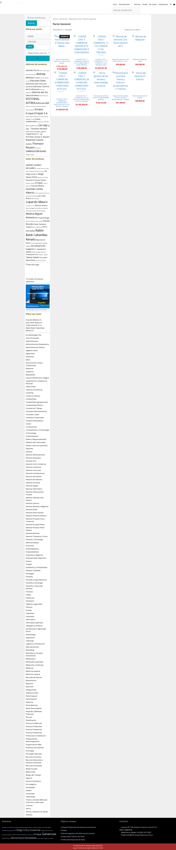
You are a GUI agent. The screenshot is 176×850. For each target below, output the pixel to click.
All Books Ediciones (31, 74)
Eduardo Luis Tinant (43, 177)
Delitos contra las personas (37, 445)
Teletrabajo (30, 796)
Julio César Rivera (33, 322)
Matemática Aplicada (34, 662)
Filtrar (30, 47)
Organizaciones (32, 693)
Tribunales (38, 148)
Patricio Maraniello (37, 227)
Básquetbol (30, 375)
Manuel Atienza (41, 205)
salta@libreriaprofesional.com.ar (139, 835)
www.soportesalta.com (91, 848)
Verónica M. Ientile (40, 260)
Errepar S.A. (41, 113)
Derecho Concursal (33, 470)
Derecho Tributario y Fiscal (37, 536)
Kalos (36, 125)
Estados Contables (33, 570)
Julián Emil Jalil (35, 198)
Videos (51, 838)
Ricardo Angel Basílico (36, 243)
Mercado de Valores (34, 677)
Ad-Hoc (41, 70)
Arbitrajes (35, 827)
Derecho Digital (32, 486)
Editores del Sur (40, 92)
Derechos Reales (32, 542)
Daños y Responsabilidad (36, 439)
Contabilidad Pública (34, 405)
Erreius (39, 109)
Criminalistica (31, 427)
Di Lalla (28, 81)
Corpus (37, 78)
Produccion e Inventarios (36, 736)
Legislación (30, 637)
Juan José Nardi (33, 196)
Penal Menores (32, 705)
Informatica (30, 619)
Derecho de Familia (33, 476)
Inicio (115, 4)
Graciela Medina (37, 186)
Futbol (28, 595)
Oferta (39, 838)
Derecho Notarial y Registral (37, 506)
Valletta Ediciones (36, 151)
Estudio (28, 119)
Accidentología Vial (33, 335)
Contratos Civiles (32, 414)
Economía (30, 545)
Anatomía (30, 356)
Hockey (29, 610)
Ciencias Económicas (34, 390)
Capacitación (11, 830)
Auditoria (30, 371)
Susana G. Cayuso (43, 254)
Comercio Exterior (33, 396)
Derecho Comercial (33, 467)
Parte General (31, 699)
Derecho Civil (75, 19)
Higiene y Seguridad (34, 604)
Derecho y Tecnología (34, 539)
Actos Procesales (32, 338)
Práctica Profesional (34, 726)
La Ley (43, 125)
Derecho (63, 19)
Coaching (29, 393)
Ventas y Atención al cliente (37, 811)
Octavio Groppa (38, 221)
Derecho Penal (31, 509)
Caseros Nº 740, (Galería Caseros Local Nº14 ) (139, 827)
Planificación (31, 720)
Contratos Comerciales (35, 417)
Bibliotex (30, 77)
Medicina (29, 668)
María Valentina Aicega (39, 211)
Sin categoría (31, 784)
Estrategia (30, 573)
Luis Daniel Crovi (30, 205)
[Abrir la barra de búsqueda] (170, 4)
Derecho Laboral (32, 503)
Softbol (29, 790)
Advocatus (46, 70)
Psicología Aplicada (34, 754)
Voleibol (29, 815)
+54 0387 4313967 (143, 832)
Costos (28, 424)
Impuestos (30, 613)
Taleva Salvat (32, 257)
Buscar (31, 23)
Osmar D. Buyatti (42, 137)
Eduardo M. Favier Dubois (36, 180)
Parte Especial (31, 696)
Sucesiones (30, 793)
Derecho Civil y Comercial (36, 464)
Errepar (30, 113)
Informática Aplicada (34, 622)
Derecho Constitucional (35, 473)
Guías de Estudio (6, 838)
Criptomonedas (32, 436)
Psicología (30, 751)
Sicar (42, 838)
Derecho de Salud (33, 482)
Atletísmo (30, 368)
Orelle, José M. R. (32, 325)
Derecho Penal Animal (34, 512)
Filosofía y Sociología (34, 583)
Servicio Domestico (33, 781)
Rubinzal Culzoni (34, 139)
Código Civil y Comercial (27, 830)
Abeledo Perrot (32, 70)
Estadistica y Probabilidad (36, 567)
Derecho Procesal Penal (35, 524)
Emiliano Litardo (30, 183)
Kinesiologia (31, 634)
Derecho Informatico (34, 489)
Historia (29, 607)
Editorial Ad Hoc (44, 95)
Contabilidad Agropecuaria (37, 402)
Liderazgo (30, 641)
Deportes (29, 448)
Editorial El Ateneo (41, 106)
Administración (32, 341)
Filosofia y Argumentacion (36, 580)
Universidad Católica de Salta (72, 836)
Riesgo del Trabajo (33, 775)
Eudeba (37, 119)
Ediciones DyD (32, 83)
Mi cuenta (153, 4)
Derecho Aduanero (33, 458)
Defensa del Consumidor (36, 442)
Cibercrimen (31, 386)
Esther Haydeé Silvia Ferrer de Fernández (37, 116)
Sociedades (30, 787)
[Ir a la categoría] (38, 58)
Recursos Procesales (34, 765)
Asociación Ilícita (42, 827)
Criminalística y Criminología (37, 430)
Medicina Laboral (33, 674)
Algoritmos (30, 353)
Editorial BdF (42, 103)
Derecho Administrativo (35, 455)
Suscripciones (124, 4)
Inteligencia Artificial (34, 625)
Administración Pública (35, 347)
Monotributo (31, 680)
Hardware (30, 601)
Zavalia (32, 154)
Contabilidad (31, 399)
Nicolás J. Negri (30, 221)
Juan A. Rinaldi (38, 193)
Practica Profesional (34, 723)
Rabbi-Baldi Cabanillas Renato (36, 234)
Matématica (31, 659)
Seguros (29, 778)
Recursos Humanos (33, 757)
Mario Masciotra (39, 208)
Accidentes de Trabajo (13, 827)
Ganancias (30, 598)
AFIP (21, 827)
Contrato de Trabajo (34, 408)
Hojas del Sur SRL (41, 122)
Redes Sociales (31, 769)
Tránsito (29, 805)
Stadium (29, 144)
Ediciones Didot (38, 80)
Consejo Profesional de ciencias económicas (78, 827)
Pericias (29, 717)
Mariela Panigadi (30, 208)
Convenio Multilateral (34, 421)
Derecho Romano (33, 533)
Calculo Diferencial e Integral (37, 378)
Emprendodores (32, 552)
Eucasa (32, 119)
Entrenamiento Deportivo (36, 558)
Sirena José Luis (32, 254)
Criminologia (31, 433)
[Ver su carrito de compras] (174, 4)
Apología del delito (27, 827)
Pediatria (29, 702)
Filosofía (29, 576)
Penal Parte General (34, 708)
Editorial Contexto (31, 106)
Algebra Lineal (31, 350)
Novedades (31, 837)
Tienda (144, 4)
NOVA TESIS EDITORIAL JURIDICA (36, 132)
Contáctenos (163, 4)
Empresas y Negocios (34, 555)
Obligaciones (31, 690)
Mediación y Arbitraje (34, 665)
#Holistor (4, 827)
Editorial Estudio (30, 110)
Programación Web (33, 744)
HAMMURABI (31, 121)
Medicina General (33, 671)
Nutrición (29, 686)
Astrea (40, 74)
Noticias (137, 4)
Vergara (28, 154)
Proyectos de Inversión (35, 747)
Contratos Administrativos (36, 411)
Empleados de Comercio (26, 834)
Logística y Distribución (35, 644)
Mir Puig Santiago (42, 218)
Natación (29, 683)
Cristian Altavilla (44, 78)
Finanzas (29, 591)
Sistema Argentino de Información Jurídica (78, 833)
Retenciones (30, 772)
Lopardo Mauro (37, 202)
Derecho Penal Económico (36, 515)
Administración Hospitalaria (37, 344)
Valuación (46, 838)
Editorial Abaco (32, 95)
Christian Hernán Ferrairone (36, 171)
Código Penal (44, 830)
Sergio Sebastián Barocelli (39, 252)
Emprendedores (32, 549)
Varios (28, 808)
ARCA (28, 360)
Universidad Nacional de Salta (73, 839)
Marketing (30, 650)
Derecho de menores (34, 479)
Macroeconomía (32, 647)
